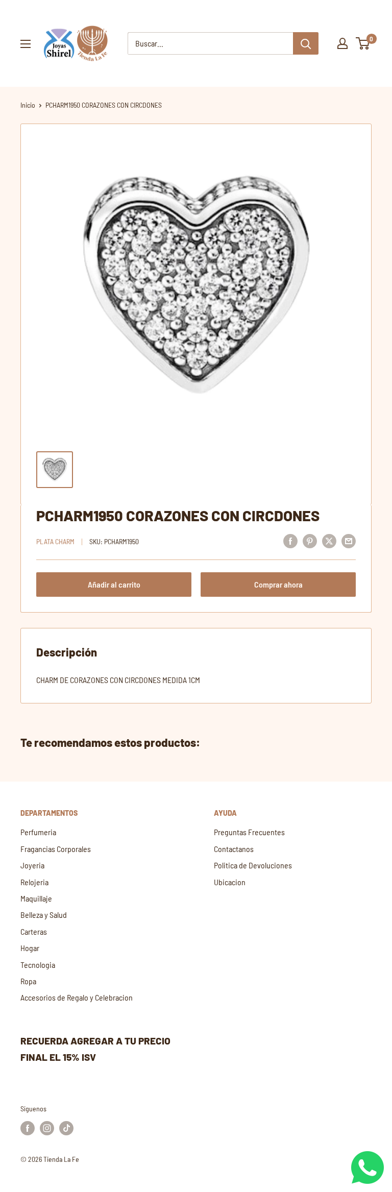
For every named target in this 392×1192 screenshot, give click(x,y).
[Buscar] (305, 43)
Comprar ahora (278, 584)
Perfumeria (38, 832)
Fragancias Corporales (55, 849)
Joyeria (32, 865)
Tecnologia (37, 964)
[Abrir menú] (25, 44)
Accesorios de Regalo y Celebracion (76, 997)
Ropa (28, 981)
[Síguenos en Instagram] (47, 1128)
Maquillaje (36, 898)
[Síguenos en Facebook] (27, 1128)
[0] (363, 43)
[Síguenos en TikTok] (66, 1128)
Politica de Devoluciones (253, 865)
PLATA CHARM (55, 541)
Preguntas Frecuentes (249, 832)
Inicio (27, 105)
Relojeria (34, 882)
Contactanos (234, 849)
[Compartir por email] (348, 540)
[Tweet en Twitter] (329, 540)
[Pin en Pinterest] (310, 540)
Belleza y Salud (43, 914)
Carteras (33, 931)
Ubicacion (230, 882)
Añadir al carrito (114, 584)
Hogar (29, 948)
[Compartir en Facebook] (290, 540)
